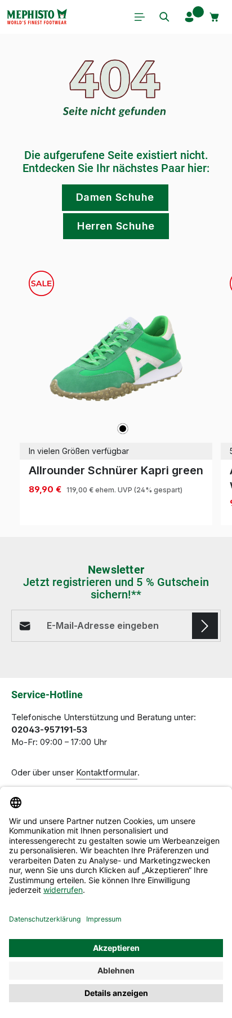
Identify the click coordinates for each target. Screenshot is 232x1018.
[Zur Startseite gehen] (37, 16)
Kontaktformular (106, 773)
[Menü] (139, 17)
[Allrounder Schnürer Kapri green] (116, 358)
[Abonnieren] (205, 625)
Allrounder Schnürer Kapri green (116, 470)
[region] (116, 393)
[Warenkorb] (214, 17)
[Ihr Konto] (189, 17)
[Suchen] (164, 17)
